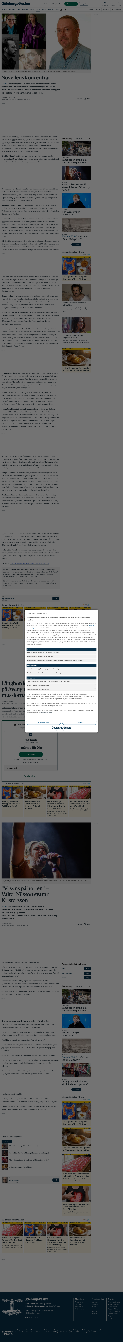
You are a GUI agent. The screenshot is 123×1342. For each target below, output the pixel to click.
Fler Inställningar (43, 722)
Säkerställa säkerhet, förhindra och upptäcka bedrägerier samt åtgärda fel (48, 681)
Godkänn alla (80, 722)
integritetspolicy (46, 712)
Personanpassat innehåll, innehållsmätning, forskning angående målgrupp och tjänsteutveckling (55, 660)
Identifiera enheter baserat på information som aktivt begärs (44, 673)
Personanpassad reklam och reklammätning (40, 656)
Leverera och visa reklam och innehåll (38, 685)
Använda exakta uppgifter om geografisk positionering (43, 669)
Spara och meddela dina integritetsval (38, 689)
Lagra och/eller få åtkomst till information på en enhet (43, 652)
